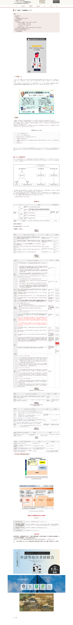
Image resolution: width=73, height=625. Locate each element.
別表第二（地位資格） (16, 220)
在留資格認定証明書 (21, 193)
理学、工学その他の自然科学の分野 (24, 304)
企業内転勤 (36, 209)
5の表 (27, 26)
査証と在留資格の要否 (18, 19)
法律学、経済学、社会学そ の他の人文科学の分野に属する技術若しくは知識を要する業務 (31, 305)
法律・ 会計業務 (15, 293)
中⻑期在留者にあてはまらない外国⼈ (22, 18)
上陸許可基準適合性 (19, 31)
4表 (19, 215)
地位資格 (23, 27)
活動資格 (23, 22)
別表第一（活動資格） (16, 212)
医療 (15, 295)
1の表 (27, 23)
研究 (15, 298)
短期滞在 (18, 138)
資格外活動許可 (52, 211)
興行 (15, 330)
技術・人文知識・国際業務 (40, 314)
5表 (19, 218)
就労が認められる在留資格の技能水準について (22, 28)
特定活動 (18, 140)
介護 (15, 327)
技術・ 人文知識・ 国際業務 (15, 307)
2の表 (29, 23)
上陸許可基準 (26, 206)
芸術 (14, 246)
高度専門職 (14, 274)
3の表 (27, 24)
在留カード (43, 125)
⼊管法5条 (27, 530)
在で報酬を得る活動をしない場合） (27, 84)
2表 (19, 210)
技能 (15, 334)
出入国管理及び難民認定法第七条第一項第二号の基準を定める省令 (33, 539)
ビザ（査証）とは (18, 15)
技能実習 (14, 371)
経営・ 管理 (15, 290)
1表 (19, 207)
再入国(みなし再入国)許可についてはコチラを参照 (22, 196)
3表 (19, 213)
